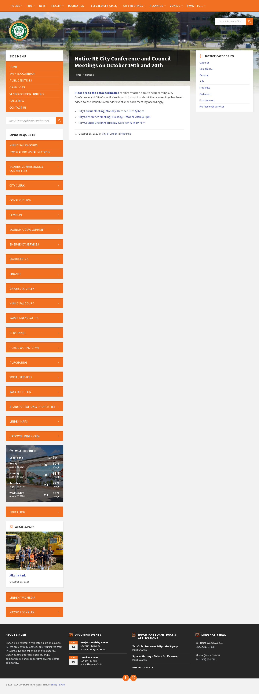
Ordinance (205, 94)
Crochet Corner (90, 657)
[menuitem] (15, 5)
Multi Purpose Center (93, 664)
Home (78, 74)
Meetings (125, 133)
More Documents (142, 667)
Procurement (206, 100)
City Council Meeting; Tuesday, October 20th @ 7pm (111, 123)
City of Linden (109, 133)
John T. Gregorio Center (94, 649)
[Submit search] (249, 21)
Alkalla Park (17, 575)
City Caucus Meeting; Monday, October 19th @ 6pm (111, 111)
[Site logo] (19, 43)
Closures (204, 62)
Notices (89, 74)
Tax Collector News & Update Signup (155, 646)
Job (201, 81)
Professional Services (211, 106)
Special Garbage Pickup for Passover (155, 656)
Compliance (206, 69)
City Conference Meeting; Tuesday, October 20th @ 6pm (114, 117)
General (203, 75)
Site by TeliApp (58, 684)
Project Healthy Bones (94, 642)
